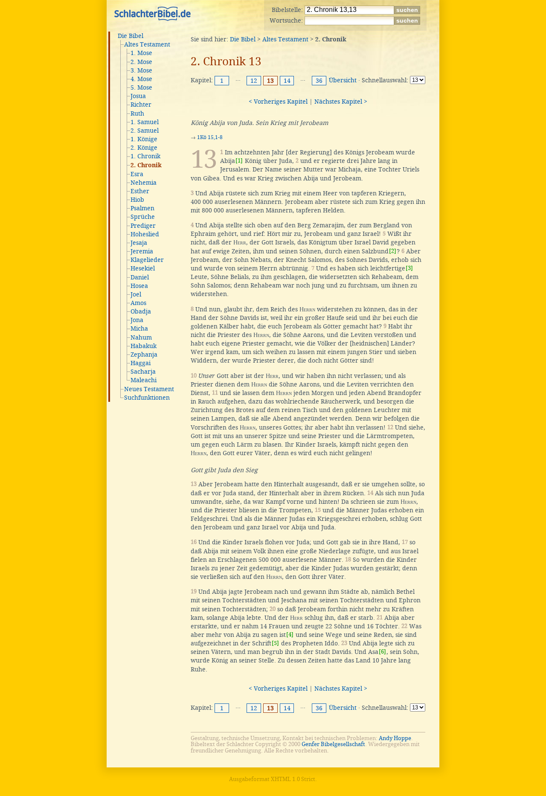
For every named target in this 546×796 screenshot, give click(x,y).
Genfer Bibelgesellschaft (333, 744)
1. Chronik (145, 156)
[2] (392, 251)
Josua (138, 96)
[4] (289, 634)
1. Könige (144, 139)
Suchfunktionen (147, 397)
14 (287, 80)
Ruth (137, 113)
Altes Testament (147, 44)
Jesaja (139, 242)
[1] (239, 160)
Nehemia (144, 182)
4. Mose (141, 79)
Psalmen (142, 208)
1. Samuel (145, 122)
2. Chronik (146, 165)
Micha (139, 328)
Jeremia (142, 251)
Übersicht (343, 80)
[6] (382, 651)
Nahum (141, 337)
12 (253, 80)
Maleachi (144, 380)
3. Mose (141, 70)
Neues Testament (149, 389)
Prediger (143, 225)
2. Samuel (145, 130)
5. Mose (141, 87)
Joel (136, 294)
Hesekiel (143, 268)
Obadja (141, 311)
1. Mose (141, 52)
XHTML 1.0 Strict (293, 779)
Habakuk (144, 346)
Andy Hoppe (395, 738)
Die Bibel (130, 35)
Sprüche (143, 216)
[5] (275, 643)
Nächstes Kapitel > (340, 101)
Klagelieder (147, 259)
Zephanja (144, 354)
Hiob (137, 199)
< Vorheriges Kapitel (278, 101)
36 (319, 80)
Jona (137, 320)
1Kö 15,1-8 (210, 137)
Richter (141, 104)
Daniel (140, 277)
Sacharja (143, 371)
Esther (140, 191)
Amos (138, 302)
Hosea (139, 285)
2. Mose (141, 61)
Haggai (141, 363)
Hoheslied (145, 234)
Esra (137, 174)
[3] (409, 268)
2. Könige (144, 147)
